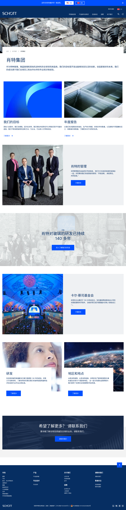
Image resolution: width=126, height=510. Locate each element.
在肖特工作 (67, 489)
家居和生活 (5, 487)
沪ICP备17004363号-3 (62, 506)
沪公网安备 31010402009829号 (82, 506)
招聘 (102, 14)
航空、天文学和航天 (7, 481)
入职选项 (66, 491)
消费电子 (4, 483)
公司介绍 (66, 476)
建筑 (3, 476)
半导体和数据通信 (7, 496)
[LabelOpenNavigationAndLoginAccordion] (122, 14)
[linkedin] (113, 506)
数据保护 (52, 506)
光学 (3, 491)
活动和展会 (98, 484)
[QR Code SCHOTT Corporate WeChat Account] (116, 506)
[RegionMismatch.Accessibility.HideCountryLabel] (123, 3)
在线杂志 (95, 14)
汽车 (3, 478)
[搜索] (118, 14)
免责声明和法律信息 (39, 506)
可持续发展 (67, 478)
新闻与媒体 (111, 9)
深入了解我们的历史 (63, 248)
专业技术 (35, 484)
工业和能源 (5, 489)
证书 (65, 481)
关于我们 (110, 14)
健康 (3, 485)
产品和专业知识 (84, 14)
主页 (7, 51)
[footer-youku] (119, 506)
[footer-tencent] (123, 506)
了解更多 (7, 136)
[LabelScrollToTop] (119, 465)
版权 (47, 506)
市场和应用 (72, 14)
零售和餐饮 (5, 494)
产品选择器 (36, 476)
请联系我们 (63, 439)
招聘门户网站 (67, 493)
